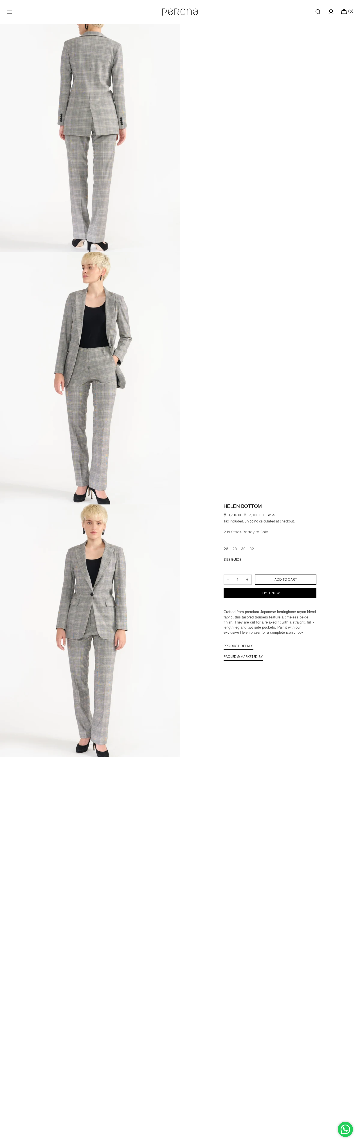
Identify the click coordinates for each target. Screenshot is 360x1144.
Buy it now (270, 593)
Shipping (251, 521)
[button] (318, 12)
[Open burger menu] (9, 12)
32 (251, 549)
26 (226, 549)
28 (234, 549)
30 (243, 549)
